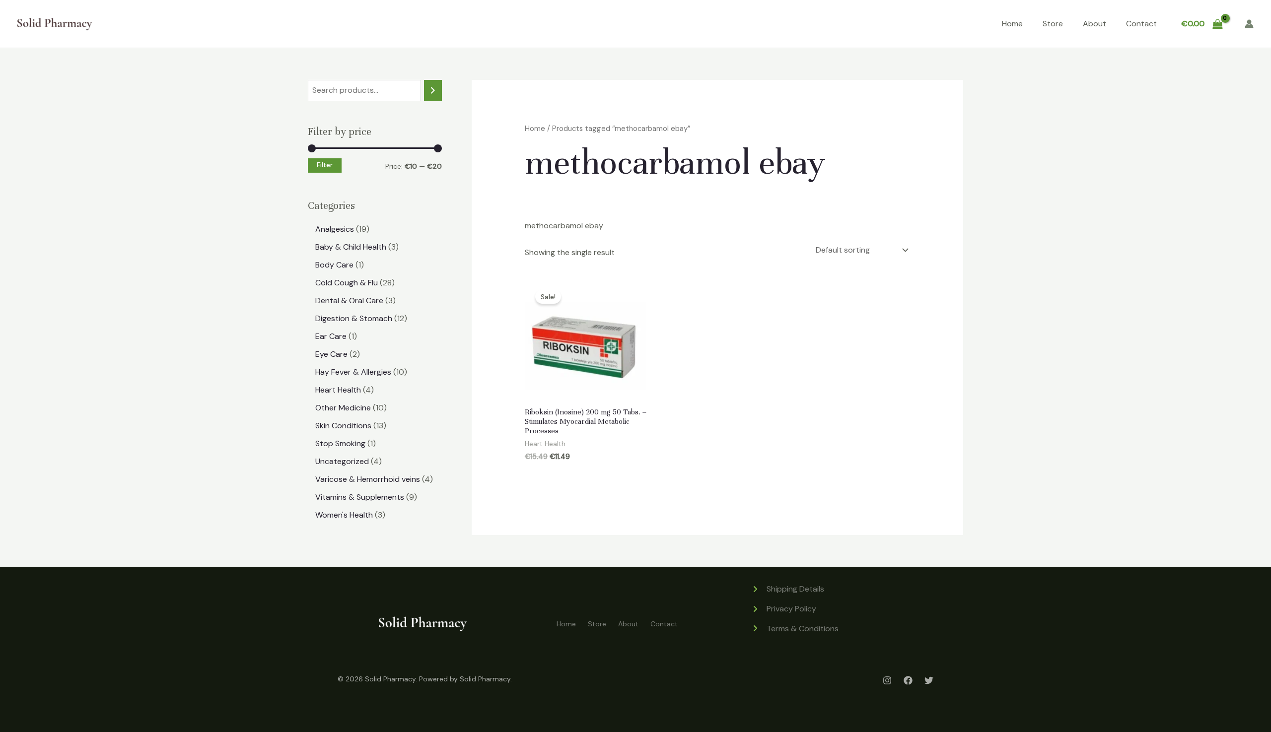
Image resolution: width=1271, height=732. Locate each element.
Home (1012, 23)
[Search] (433, 90)
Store (1053, 23)
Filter (325, 165)
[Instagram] (887, 680)
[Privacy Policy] (783, 608)
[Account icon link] (1249, 23)
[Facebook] (908, 680)
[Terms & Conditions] (795, 628)
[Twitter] (928, 680)
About (1094, 23)
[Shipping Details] (787, 589)
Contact (1141, 23)
